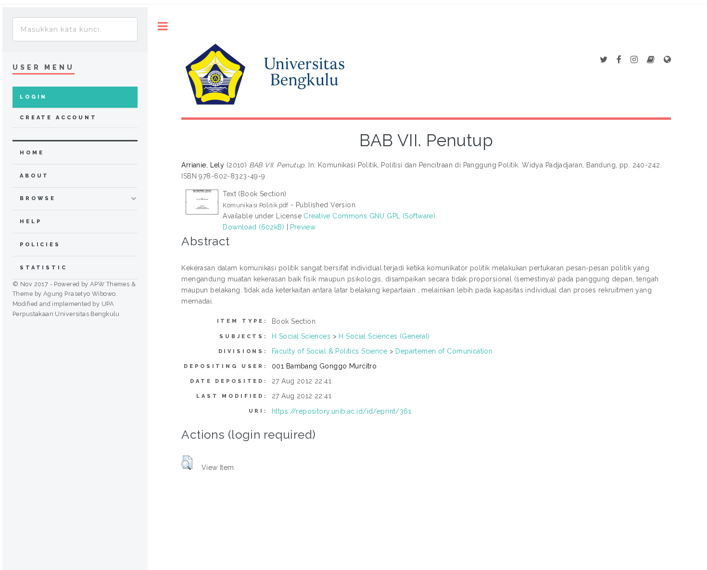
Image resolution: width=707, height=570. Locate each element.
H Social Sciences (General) (384, 336)
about (34, 176)
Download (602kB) (253, 227)
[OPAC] (651, 60)
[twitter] (603, 60)
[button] (186, 463)
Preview (303, 227)
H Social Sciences (301, 336)
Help (30, 221)
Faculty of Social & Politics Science (329, 351)
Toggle (163, 26)
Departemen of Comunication (443, 351)
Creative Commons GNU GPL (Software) (369, 216)
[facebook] (619, 60)
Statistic (43, 268)
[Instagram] (634, 60)
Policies (40, 244)
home (32, 153)
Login (33, 97)
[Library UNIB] (667, 60)
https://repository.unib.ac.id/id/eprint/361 (341, 411)
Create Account (58, 117)
